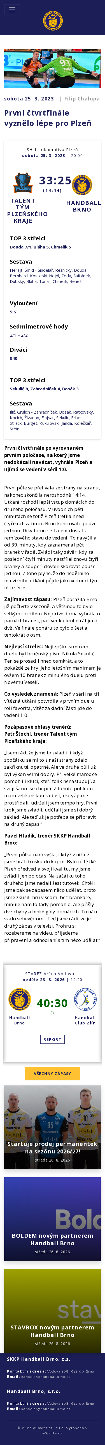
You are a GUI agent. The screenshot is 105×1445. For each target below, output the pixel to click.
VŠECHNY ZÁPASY (52, 1073)
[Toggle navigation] (12, 9)
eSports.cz (53, 1433)
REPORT (52, 1039)
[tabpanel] (52, 1013)
